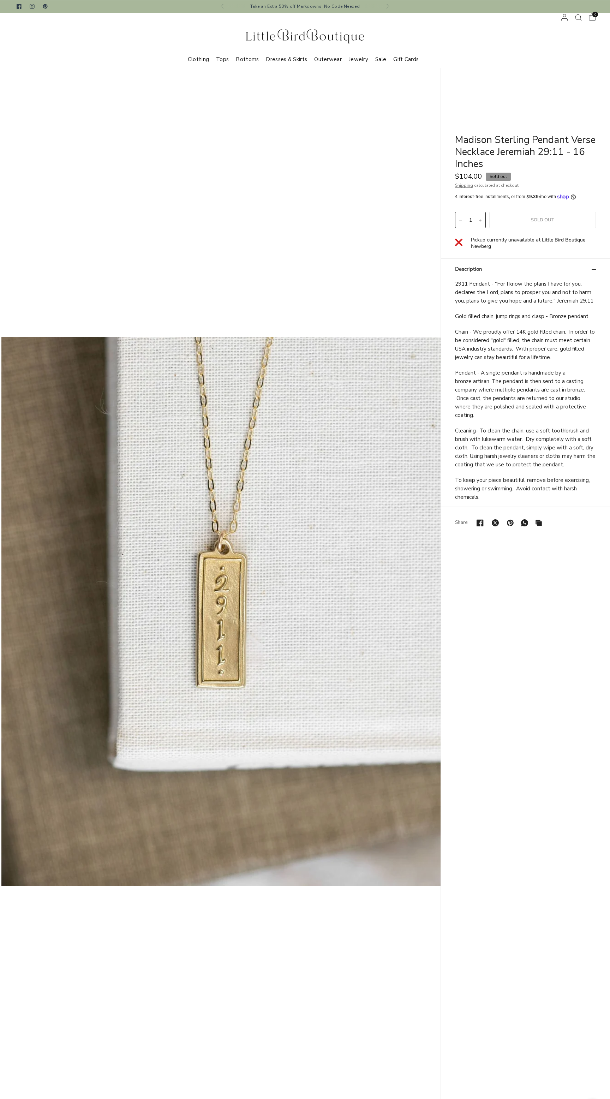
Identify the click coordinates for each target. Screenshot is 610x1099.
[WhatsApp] (525, 523)
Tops (222, 59)
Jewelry (358, 59)
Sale (380, 59)
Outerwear (328, 59)
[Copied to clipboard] (539, 523)
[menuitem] (200, 59)
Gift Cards (406, 59)
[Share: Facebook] (480, 523)
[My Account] (564, 17)
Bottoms (247, 59)
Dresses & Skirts (286, 59)
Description (468, 269)
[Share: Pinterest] (510, 523)
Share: (462, 522)
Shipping (464, 185)
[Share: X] (495, 523)
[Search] (578, 17)
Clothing (198, 59)
